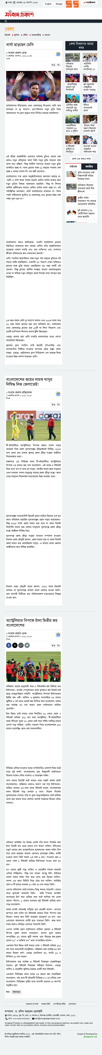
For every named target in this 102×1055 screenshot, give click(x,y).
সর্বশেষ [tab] (73, 166)
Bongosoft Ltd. (90, 1037)
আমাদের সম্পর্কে (32, 1004)
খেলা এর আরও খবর (81, 158)
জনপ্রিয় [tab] (89, 166)
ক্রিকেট (7, 35)
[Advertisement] (33, 134)
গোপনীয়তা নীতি (59, 1004)
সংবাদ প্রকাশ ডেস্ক (17, 53)
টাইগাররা (16, 992)
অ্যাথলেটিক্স (36, 35)
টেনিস (25, 35)
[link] (69, 4)
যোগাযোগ (72, 1004)
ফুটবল (16, 35)
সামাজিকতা (90, 2)
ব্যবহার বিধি (45, 1004)
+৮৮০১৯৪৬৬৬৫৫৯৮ (21, 1018)
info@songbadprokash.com (47, 1018)
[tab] (73, 166)
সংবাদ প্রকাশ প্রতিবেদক (20, 392)
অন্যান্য (47, 35)
